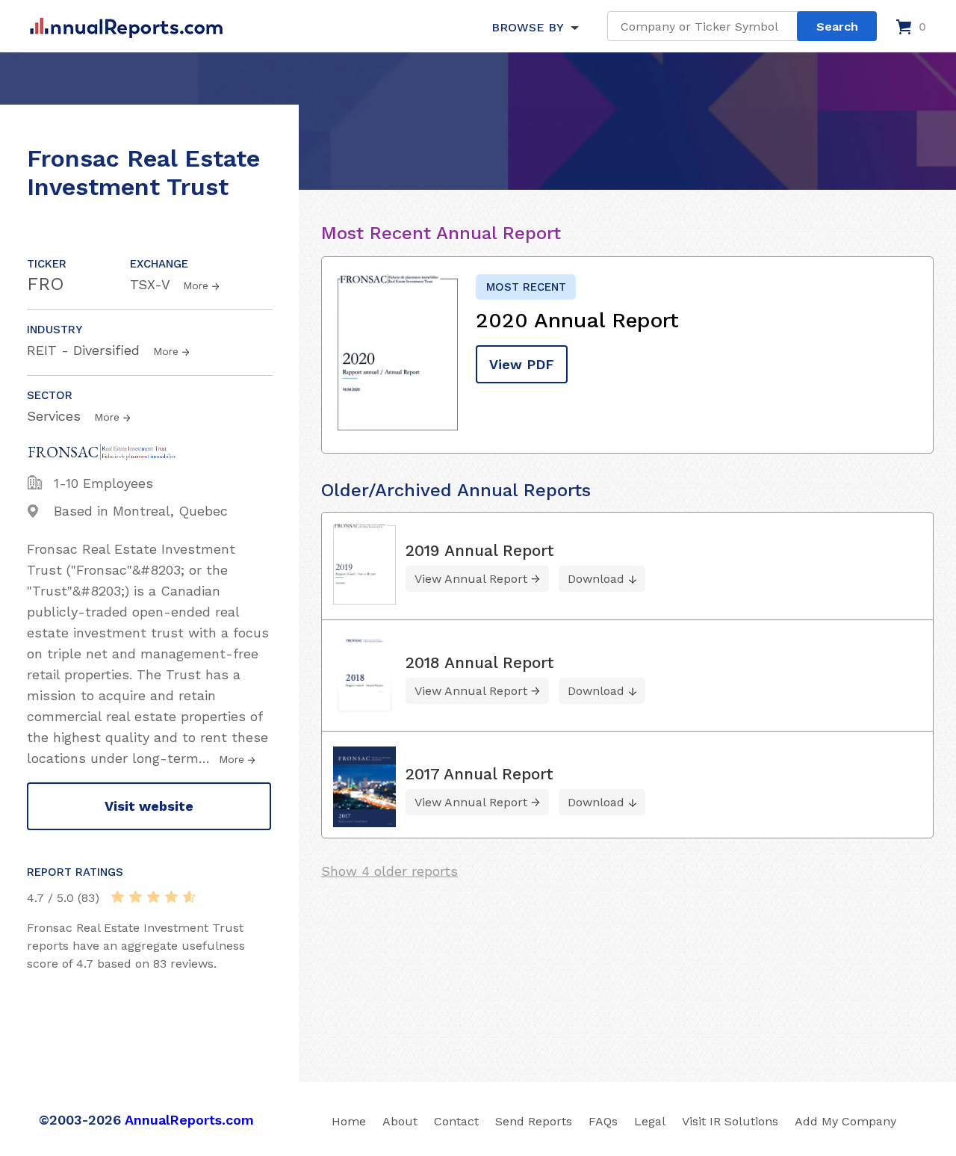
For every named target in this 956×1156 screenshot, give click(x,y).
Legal (649, 1121)
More (195, 285)
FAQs (603, 1121)
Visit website (149, 806)
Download (596, 579)
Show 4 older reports (389, 871)
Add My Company (845, 1121)
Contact (456, 1121)
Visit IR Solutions (730, 1121)
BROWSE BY (527, 27)
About (400, 1121)
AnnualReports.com (189, 1120)
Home (349, 1121)
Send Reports (533, 1121)
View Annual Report (471, 579)
